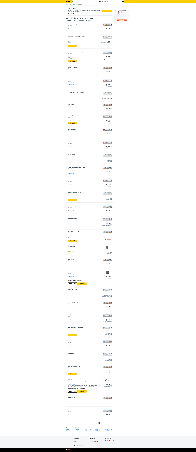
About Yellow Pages (77, 440)
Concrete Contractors (71, 381)
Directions (69, 84)
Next (111, 423)
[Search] (123, 1)
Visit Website (72, 61)
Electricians (68, 430)
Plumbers (68, 429)
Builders (96, 429)
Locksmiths (68, 431)
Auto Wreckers (97, 431)
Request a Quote (72, 283)
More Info (69, 28)
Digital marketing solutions (94, 441)
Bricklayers (69, 68)
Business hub (92, 442)
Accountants (87, 430)
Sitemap (75, 442)
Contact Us (76, 444)
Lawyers (77, 429)
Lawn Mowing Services (108, 429)
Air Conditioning (107, 430)
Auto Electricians (88, 429)
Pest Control (78, 431)
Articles (75, 441)
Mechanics (77, 430)
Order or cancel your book (78, 445)
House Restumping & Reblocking (84, 381)
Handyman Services (108, 431)
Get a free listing (92, 440)
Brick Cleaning (70, 25)
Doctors (86, 431)
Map (69, 20)
